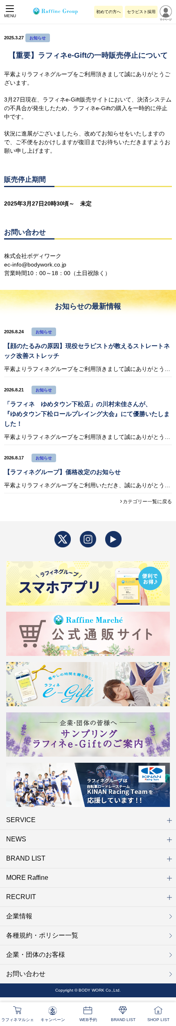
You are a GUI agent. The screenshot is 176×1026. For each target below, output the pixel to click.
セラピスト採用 (141, 11)
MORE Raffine (27, 877)
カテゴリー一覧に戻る (147, 501)
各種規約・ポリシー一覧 (42, 935)
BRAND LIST (25, 858)
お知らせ (37, 38)
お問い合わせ (25, 973)
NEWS (16, 839)
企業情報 (19, 916)
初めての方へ (108, 11)
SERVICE (21, 819)
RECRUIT (21, 896)
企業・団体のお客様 (35, 954)
